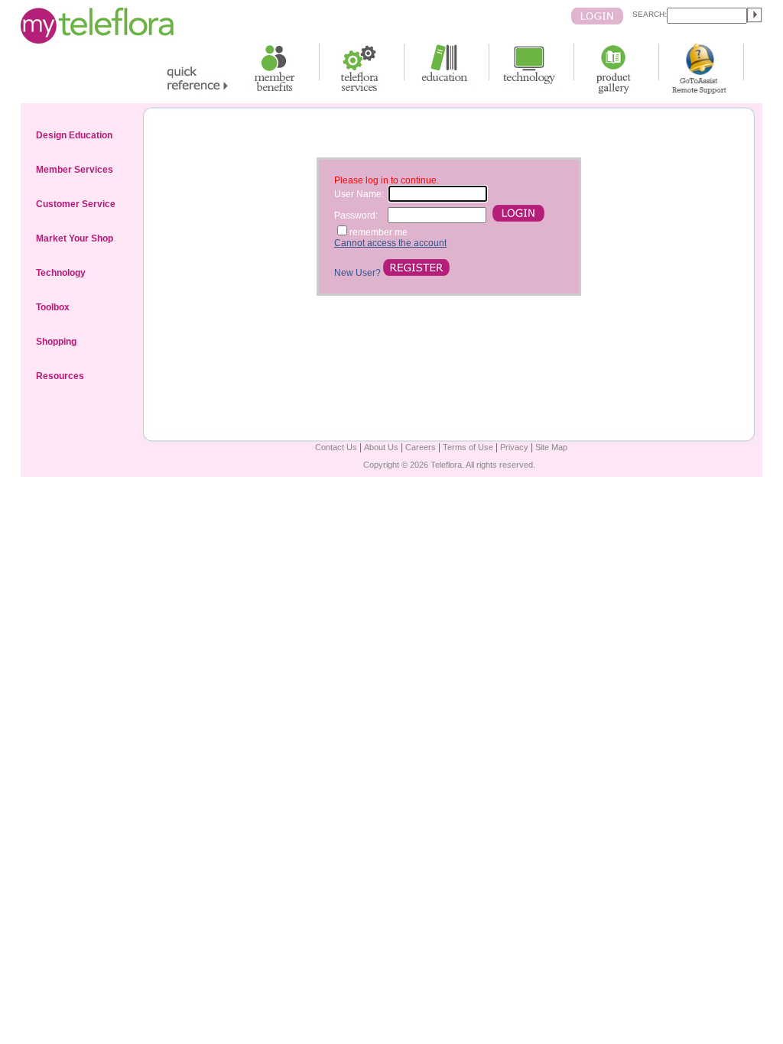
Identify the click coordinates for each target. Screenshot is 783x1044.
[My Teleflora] (97, 40)
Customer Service (75, 204)
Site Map (551, 447)
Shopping (56, 341)
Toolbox (53, 307)
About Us (381, 447)
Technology (61, 272)
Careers (420, 447)
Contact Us (336, 447)
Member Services (74, 169)
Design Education (74, 135)
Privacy (514, 447)
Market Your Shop (74, 238)
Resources (60, 376)
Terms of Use (468, 447)
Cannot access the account (390, 243)
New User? (358, 272)
